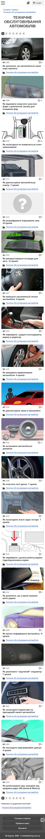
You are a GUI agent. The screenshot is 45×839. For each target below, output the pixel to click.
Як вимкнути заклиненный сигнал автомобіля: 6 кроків (20, 298)
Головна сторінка (10, 10)
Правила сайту (22, 823)
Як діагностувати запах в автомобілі (21, 411)
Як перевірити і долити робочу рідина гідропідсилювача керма (22, 558)
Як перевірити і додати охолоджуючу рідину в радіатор (22, 335)
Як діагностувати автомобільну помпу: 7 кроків (19, 183)
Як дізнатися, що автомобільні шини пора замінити (22, 67)
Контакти (22, 828)
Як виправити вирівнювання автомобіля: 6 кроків (17, 373)
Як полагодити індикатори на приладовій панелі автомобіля (19, 711)
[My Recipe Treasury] (28, 2)
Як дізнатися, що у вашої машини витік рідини (20, 597)
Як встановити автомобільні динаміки (17, 447)
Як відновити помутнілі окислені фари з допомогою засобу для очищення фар (20, 106)
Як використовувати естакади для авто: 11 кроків (20, 259)
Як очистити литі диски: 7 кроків (20, 484)
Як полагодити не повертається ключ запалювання (22, 145)
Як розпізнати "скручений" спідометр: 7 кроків (22, 672)
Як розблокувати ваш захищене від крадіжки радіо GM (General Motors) (21, 787)
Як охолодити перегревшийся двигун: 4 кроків (22, 749)
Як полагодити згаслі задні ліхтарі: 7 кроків (22, 521)
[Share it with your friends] (43, 820)
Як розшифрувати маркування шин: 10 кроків (21, 221)
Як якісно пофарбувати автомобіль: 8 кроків (22, 635)
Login (38, 3)
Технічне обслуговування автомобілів (19, 12)
